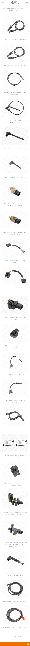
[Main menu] (2, 2)
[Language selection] (27, 2)
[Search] (28, 644)
